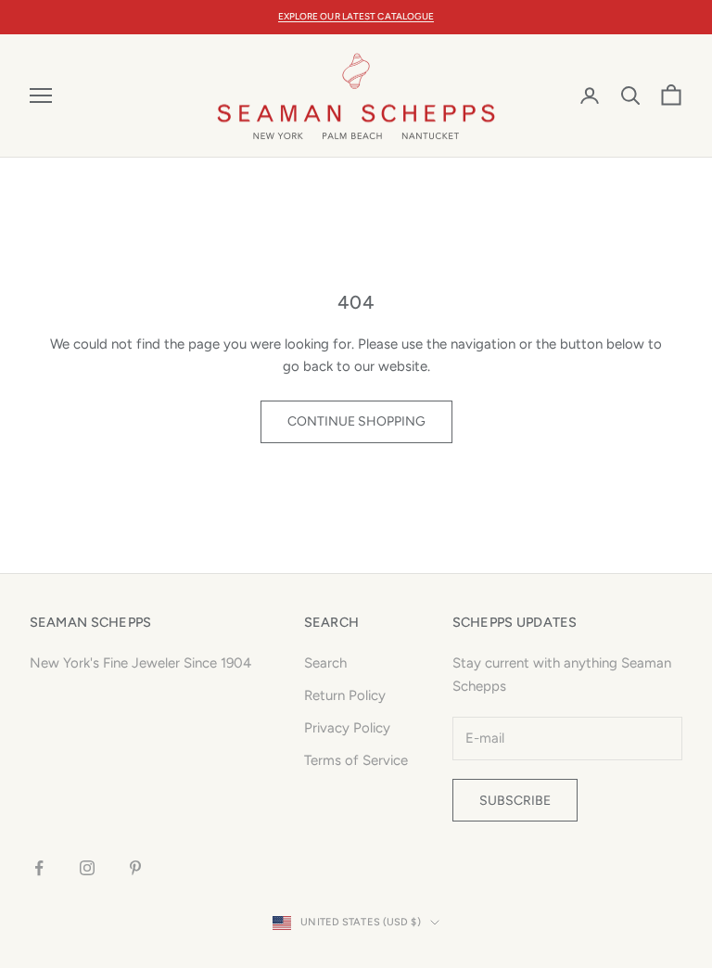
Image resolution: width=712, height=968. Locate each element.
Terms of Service (356, 760)
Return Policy (345, 695)
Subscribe (515, 801)
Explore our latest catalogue (356, 16)
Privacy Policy (347, 728)
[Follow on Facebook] (39, 868)
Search (325, 663)
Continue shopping (356, 421)
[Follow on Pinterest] (135, 868)
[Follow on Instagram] (87, 868)
